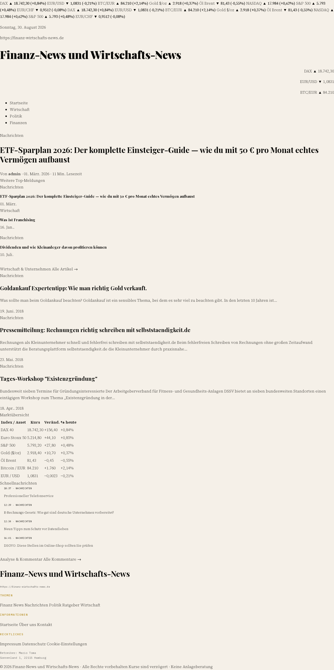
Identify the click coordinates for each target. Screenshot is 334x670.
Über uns (27, 624)
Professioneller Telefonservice (29, 496)
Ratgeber (71, 605)
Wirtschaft (20, 109)
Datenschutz (34, 644)
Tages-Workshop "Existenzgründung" (48, 378)
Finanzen (18, 122)
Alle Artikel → (65, 269)
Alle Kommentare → (62, 559)
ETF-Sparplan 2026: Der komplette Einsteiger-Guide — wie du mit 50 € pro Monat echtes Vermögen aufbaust (159, 154)
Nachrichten (11, 135)
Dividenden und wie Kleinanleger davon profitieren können (53, 247)
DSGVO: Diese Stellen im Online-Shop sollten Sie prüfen (48, 545)
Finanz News (12, 605)
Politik (16, 116)
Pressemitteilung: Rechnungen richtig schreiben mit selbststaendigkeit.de (95, 330)
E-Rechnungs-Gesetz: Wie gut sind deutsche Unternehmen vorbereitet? (59, 512)
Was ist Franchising (17, 219)
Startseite (19, 102)
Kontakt (44, 624)
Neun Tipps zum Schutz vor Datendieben (36, 529)
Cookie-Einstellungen (67, 644)
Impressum (10, 644)
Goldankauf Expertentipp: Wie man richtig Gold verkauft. (73, 288)
